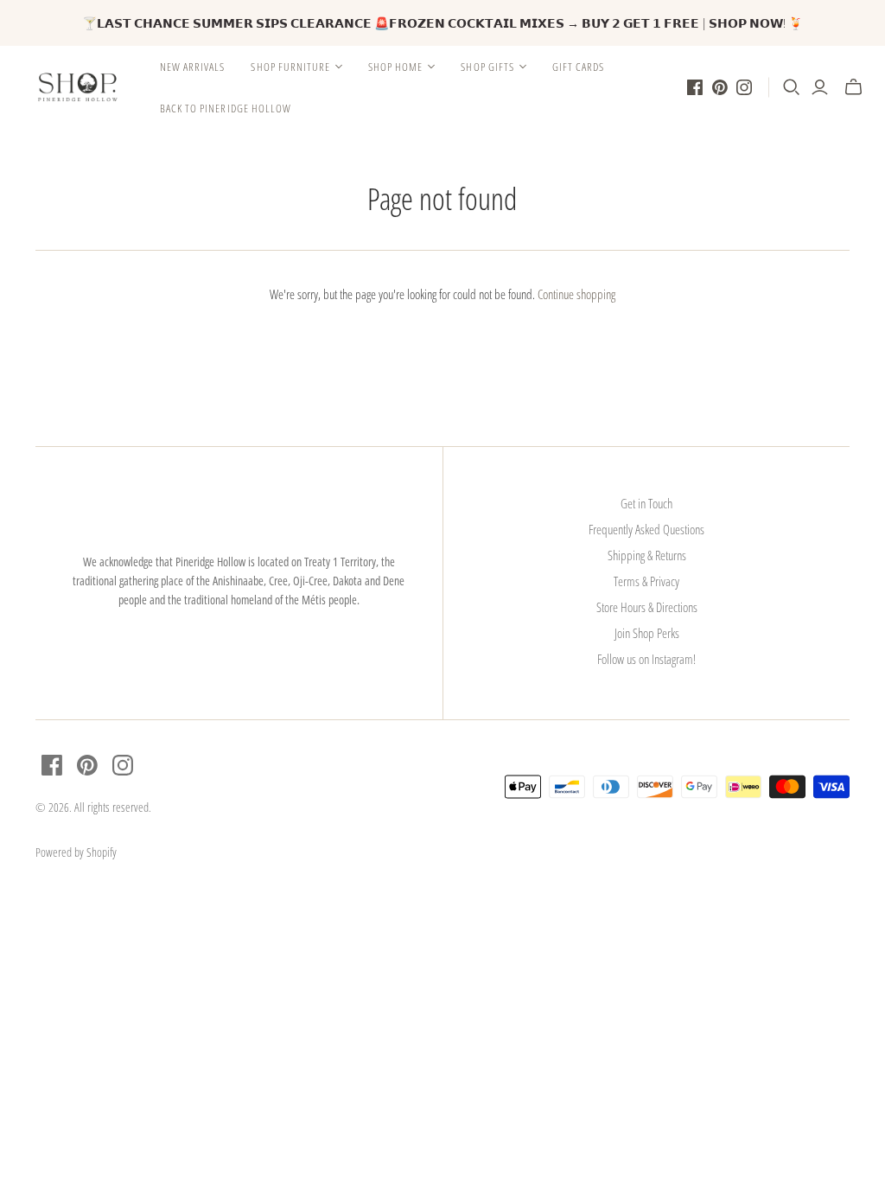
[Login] (820, 87)
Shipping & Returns (647, 555)
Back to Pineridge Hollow (225, 108)
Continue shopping (576, 294)
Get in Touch (646, 503)
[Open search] (791, 87)
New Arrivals (192, 66)
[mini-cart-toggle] (853, 87)
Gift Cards (578, 66)
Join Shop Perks (646, 633)
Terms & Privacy (646, 581)
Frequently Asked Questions (646, 529)
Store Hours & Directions (646, 607)
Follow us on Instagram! (646, 658)
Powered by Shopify (76, 852)
